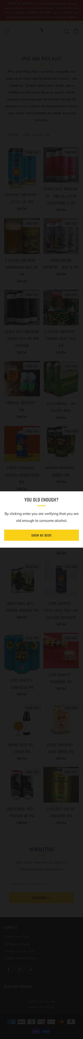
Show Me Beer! (41, 535)
